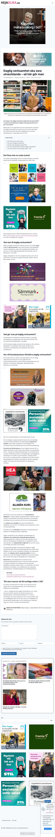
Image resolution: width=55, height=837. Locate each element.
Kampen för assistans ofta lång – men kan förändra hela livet (14, 707)
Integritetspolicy (6, 820)
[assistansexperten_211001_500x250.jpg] (27, 280)
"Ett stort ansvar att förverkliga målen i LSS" (19, 148)
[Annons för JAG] (15, 328)
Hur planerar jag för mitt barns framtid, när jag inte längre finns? (39, 681)
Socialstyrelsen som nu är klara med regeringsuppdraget (22, 235)
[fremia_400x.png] (39, 217)
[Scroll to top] (3, 831)
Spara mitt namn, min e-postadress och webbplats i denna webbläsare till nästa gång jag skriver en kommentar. (20, 649)
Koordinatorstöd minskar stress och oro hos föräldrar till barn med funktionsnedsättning (14, 682)
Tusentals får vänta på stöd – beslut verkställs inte (20, 576)
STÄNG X (48, 801)
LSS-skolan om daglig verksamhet (16, 574)
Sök (2, 718)
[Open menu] (52, 3)
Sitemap (14, 820)
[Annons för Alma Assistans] (27, 59)
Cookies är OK (48, 828)
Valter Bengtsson (9, 77)
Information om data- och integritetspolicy (47, 823)
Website (40, 643)
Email (22, 643)
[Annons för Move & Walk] (27, 181)
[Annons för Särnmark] (27, 301)
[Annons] (27, 43)
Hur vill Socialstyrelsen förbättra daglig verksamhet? (21, 146)
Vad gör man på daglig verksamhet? (17, 145)
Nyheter (28, 77)
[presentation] (14, 671)
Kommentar (5, 625)
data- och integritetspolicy (50, 811)
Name (4, 643)
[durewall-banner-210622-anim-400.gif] (15, 421)
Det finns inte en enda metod (15, 141)
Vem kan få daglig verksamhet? (15, 143)
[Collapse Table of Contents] (49, 138)
